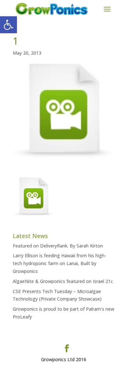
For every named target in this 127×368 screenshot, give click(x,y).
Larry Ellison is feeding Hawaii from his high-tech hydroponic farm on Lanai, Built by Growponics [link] (59, 263)
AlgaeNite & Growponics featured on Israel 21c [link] (63, 281)
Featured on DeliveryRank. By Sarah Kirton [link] (58, 246)
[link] (8, 24)
